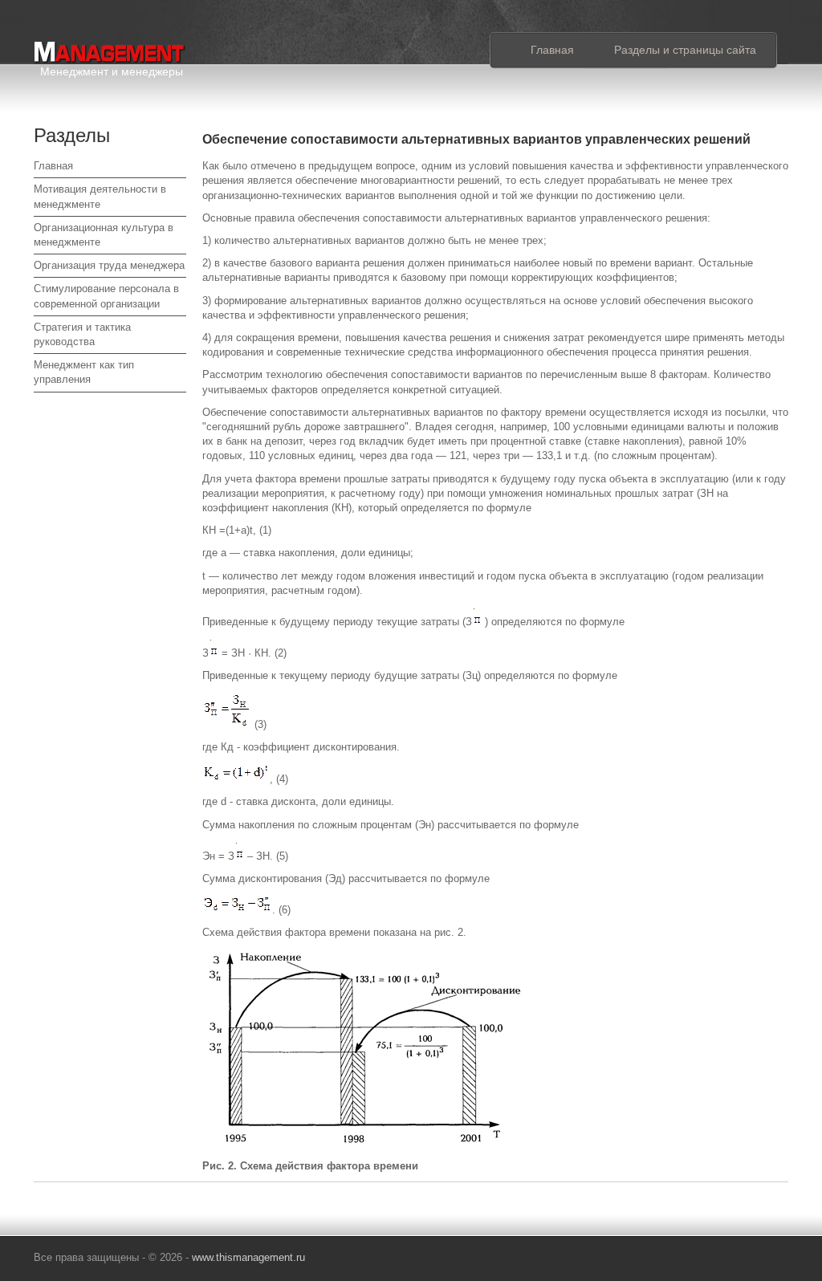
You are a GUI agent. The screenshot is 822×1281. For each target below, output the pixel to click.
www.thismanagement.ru (248, 1257)
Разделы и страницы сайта (685, 49)
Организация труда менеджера (109, 265)
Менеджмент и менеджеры (111, 68)
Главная (552, 49)
